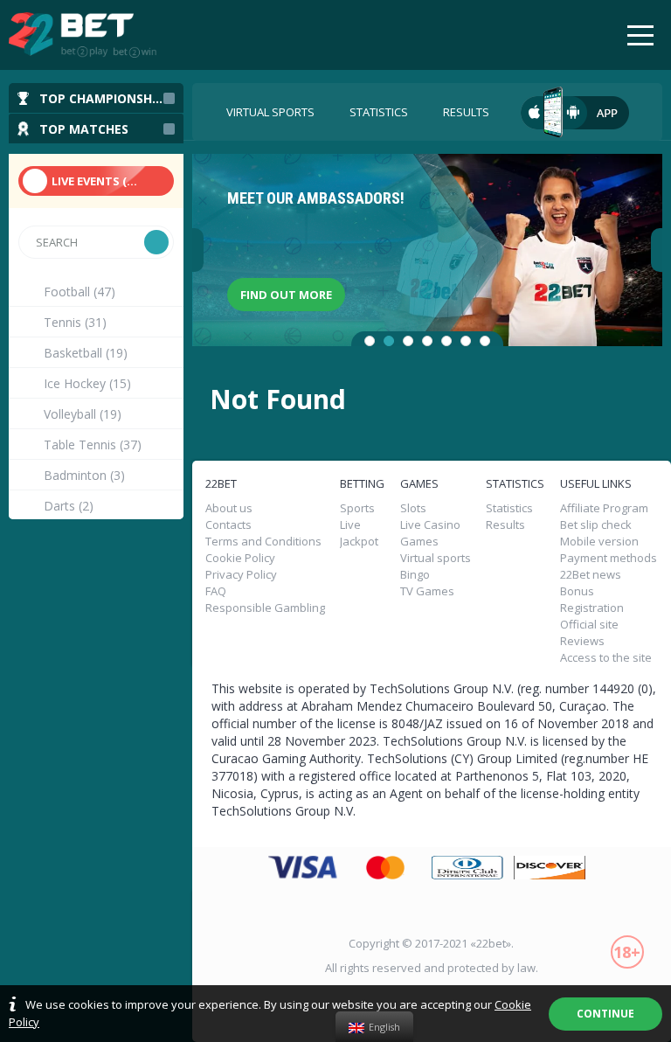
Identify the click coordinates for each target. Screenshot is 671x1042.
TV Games (427, 591)
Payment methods (608, 558)
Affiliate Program (604, 508)
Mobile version (599, 541)
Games (419, 541)
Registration (592, 608)
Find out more (286, 294)
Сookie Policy (240, 558)
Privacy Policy (241, 574)
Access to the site (606, 657)
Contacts (228, 524)
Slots (413, 508)
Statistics (378, 112)
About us (228, 508)
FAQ (215, 591)
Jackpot (359, 541)
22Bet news (590, 574)
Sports (357, 508)
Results (466, 112)
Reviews (582, 641)
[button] (369, 341)
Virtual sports (270, 112)
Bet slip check (596, 524)
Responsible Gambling (265, 608)
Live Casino (430, 524)
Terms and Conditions (263, 541)
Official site (589, 624)
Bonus (577, 591)
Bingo (415, 574)
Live (350, 524)
